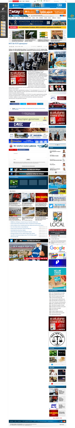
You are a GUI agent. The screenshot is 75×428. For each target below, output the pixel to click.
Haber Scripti (62, 424)
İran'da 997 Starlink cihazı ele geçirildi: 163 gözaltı (30, 41)
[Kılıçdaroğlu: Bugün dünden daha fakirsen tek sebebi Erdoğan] (53, 372)
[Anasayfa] (10, 16)
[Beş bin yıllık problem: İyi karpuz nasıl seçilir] (53, 353)
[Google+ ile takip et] (63, 15)
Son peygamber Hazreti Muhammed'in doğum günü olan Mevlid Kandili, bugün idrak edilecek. (41, 219)
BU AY (54, 418)
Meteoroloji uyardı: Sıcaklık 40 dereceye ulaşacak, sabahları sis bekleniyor (57, 300)
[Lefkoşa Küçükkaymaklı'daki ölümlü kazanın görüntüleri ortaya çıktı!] (62, 379)
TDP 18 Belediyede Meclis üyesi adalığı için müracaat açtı (57, 294)
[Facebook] (9, 46)
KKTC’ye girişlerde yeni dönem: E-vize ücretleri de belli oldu (56, 295)
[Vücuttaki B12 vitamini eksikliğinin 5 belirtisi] (62, 360)
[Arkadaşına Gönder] (39, 46)
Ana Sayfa (10, 1)
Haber (13, 109)
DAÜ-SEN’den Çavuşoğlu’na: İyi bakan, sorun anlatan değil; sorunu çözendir (56, 306)
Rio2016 (35, 421)
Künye (20, 1)
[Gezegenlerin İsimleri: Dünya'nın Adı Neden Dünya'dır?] (62, 353)
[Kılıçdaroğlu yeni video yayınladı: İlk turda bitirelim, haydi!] (62, 372)
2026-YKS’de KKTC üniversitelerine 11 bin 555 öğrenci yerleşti (57, 301)
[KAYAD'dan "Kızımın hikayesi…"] (53, 379)
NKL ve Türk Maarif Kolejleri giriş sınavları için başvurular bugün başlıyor (28, 219)
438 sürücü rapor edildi (14, 236)
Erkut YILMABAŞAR (55, 151)
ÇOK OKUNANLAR (52, 386)
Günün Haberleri (15, 1)
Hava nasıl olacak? (53, 309)
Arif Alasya (54, 155)
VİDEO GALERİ (51, 367)
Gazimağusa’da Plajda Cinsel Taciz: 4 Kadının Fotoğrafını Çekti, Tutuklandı (23, 233)
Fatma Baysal (56, 160)
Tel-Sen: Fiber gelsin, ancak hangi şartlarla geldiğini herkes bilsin (43, 15)
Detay (15, 109)
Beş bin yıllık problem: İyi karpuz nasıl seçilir (14, 187)
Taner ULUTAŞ (55, 169)
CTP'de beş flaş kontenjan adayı (55, 297)
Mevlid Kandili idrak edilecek (55, 314)
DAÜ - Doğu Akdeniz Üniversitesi (27, 421)
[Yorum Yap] (38, 46)
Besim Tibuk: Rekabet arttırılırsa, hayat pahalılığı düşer (19, 226)
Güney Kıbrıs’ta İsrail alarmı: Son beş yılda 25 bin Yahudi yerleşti (18, 41)
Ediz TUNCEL (53, 164)
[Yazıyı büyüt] (46, 46)
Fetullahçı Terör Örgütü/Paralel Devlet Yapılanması (30, 108)
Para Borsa (19, 421)
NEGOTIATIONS (50, 421)
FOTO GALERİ (51, 348)
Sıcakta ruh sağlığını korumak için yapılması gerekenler (56, 312)
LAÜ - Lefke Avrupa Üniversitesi (42, 421)
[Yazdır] (41, 46)
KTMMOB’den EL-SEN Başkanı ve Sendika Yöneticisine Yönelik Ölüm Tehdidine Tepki (43, 41)
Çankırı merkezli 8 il (19, 108)
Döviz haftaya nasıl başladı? (55, 308)
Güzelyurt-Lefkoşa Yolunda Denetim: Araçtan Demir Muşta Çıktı (21, 228)
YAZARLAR (51, 147)
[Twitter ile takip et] (62, 15)
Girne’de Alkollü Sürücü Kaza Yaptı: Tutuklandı (18, 230)
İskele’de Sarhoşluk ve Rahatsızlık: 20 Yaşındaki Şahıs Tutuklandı (21, 231)
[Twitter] (11, 46)
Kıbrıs (18, 109)
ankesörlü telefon (42, 108)
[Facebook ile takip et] (60, 15)
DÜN (61, 418)
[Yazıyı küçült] (44, 46)
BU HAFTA (57, 418)
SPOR (15, 421)
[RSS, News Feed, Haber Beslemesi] (65, 15)
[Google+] (13, 46)
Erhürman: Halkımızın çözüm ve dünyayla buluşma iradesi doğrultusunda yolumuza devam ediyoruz (56, 41)
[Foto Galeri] (16, 16)
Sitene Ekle (27, 1)
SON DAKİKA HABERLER (53, 290)
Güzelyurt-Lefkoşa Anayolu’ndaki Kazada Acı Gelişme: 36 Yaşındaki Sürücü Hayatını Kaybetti (26, 223)
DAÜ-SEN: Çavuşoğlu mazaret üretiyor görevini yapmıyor (56, 297)
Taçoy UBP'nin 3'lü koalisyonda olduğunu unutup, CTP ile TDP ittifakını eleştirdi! (24, 235)
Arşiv (23, 1)
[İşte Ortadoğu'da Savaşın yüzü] (53, 360)
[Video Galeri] (23, 16)
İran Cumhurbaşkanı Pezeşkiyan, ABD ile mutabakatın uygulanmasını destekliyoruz (40, 27)
